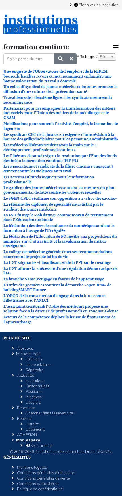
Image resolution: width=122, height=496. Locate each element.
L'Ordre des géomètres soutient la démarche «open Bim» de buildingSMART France (57, 287)
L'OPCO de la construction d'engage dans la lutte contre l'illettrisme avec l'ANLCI (54, 298)
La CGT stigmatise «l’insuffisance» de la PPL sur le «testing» (57, 262)
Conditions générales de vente (43, 478)
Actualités (25, 375)
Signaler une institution (98, 4)
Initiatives (33, 397)
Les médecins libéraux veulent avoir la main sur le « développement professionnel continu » (49, 147)
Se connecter (41, 445)
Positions (33, 391)
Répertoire (34, 370)
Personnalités (37, 386)
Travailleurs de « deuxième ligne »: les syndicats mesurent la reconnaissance (57, 99)
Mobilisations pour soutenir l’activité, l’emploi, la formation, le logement (60, 126)
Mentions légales (31, 467)
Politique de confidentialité (39, 489)
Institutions (35, 381)
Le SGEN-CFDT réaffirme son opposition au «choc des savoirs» (60, 198)
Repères (23, 418)
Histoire (32, 424)
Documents (35, 429)
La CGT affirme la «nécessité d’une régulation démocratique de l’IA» (60, 270)
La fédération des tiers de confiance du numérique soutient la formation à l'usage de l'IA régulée (59, 228)
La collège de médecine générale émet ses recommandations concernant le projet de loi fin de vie (57, 254)
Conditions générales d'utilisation (45, 473)
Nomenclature (37, 364)
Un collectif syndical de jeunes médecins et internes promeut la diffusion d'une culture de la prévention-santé (60, 89)
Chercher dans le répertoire (49, 413)
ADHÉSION (26, 434)
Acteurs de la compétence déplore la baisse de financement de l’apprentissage (59, 319)
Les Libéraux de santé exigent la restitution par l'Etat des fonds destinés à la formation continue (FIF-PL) (60, 158)
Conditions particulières (37, 483)
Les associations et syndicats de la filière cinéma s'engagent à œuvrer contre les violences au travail (58, 168)
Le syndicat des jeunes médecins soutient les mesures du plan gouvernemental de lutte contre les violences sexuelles (58, 190)
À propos (24, 348)
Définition (33, 359)
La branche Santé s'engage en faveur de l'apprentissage (53, 279)
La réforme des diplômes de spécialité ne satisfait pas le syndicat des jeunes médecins (53, 206)
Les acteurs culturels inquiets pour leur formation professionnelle (48, 179)
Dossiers (33, 402)
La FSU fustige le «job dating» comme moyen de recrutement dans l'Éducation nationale (58, 217)
